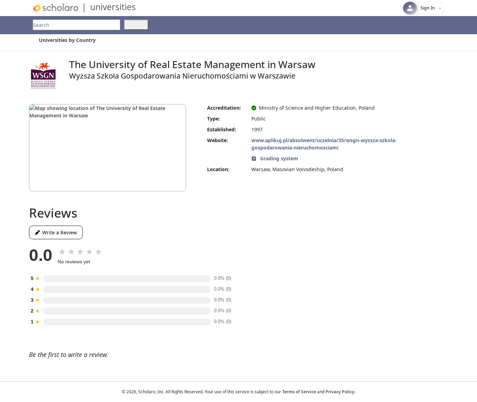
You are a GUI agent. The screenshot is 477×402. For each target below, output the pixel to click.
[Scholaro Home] (55, 7)
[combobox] (76, 25)
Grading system (278, 158)
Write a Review (58, 232)
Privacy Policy (339, 392)
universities (113, 7)
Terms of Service (299, 392)
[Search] (136, 25)
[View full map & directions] (107, 147)
